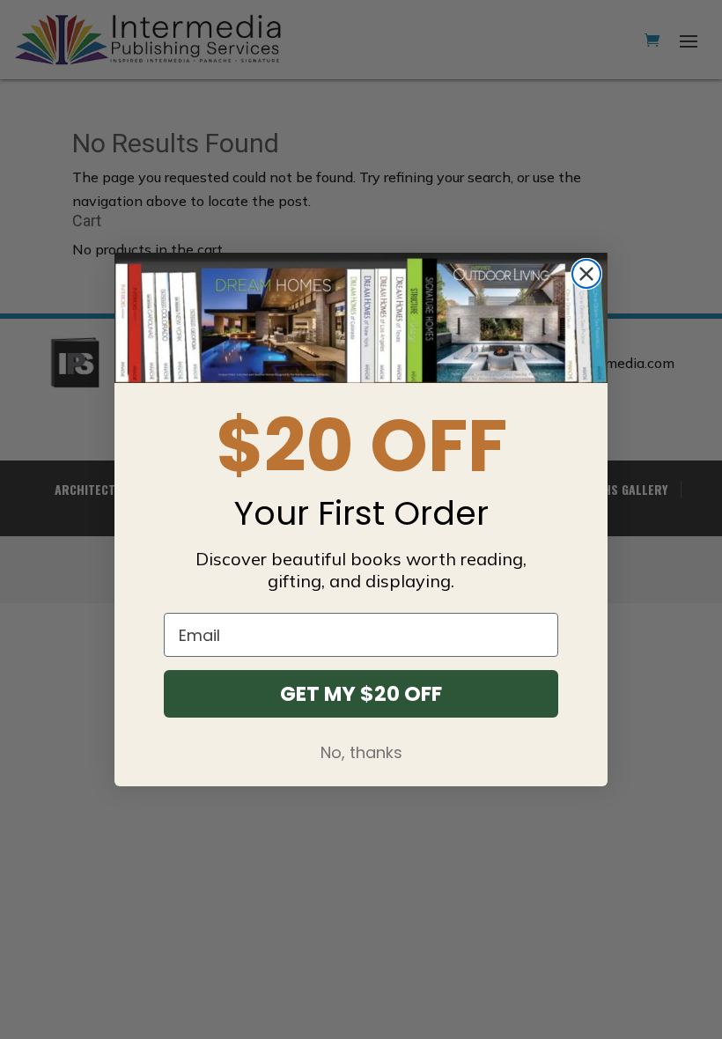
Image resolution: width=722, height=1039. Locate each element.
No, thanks (361, 752)
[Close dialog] (586, 274)
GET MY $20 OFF (361, 694)
